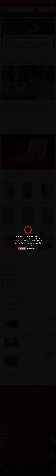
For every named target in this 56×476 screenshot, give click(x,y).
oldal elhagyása (32, 248)
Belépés (22, 248)
